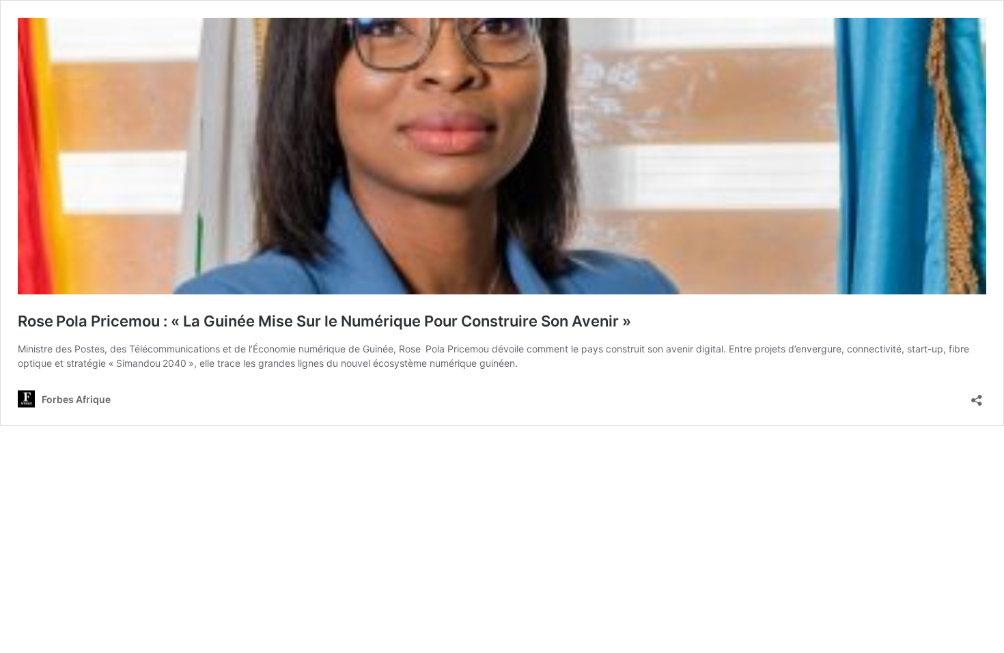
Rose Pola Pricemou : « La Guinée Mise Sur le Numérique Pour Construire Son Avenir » (324, 321)
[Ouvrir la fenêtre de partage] (976, 395)
